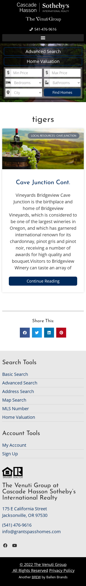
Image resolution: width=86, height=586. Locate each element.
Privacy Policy (62, 570)
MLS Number (15, 408)
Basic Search (15, 374)
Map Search (14, 400)
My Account (14, 445)
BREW (36, 577)
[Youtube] (15, 545)
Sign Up (10, 454)
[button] (43, 37)
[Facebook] (5, 545)
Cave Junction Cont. (43, 183)
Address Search (18, 391)
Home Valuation (43, 61)
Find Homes (62, 92)
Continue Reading (43, 281)
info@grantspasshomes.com (31, 532)
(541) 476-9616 (17, 525)
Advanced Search (43, 51)
